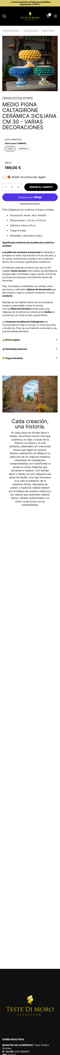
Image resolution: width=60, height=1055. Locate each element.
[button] (4, 16)
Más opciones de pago (30, 203)
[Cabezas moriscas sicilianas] (30, 16)
